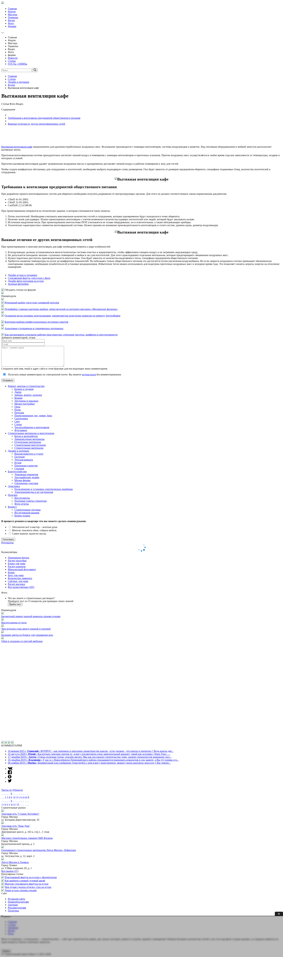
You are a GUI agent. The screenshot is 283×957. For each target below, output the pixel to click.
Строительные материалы (28, 448)
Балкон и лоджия (23, 389)
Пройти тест (15, 604)
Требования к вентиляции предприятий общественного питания (44, 118)
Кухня (17, 462)
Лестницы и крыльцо (26, 400)
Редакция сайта (16, 800)
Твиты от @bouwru (12, 691)
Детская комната (23, 459)
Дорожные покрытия (26, 474)
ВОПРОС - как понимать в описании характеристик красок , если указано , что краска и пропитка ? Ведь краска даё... (90, 653)
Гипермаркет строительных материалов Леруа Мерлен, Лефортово (38, 752)
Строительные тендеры (27, 509)
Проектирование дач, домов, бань (33, 415)
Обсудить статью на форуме (20, 289)
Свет (17, 421)
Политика (13, 812)
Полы (17, 409)
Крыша (18, 398)
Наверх (6, 853)
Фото (11, 23)
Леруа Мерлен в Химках (15, 764)
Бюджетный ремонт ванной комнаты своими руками (30, 616)
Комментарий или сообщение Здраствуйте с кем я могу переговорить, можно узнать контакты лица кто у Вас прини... (89, 664)
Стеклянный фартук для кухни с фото (29, 278)
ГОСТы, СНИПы (17, 63)
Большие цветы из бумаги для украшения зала (27, 635)
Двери (17, 392)
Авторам (13, 806)
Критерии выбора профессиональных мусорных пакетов (36, 321)
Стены (18, 424)
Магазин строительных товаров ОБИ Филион (27, 740)
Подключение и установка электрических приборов (43, 489)
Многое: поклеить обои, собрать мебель (34, 530)
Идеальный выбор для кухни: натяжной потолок (32, 302)
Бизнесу (12, 506)
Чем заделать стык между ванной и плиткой (26, 628)
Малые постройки (24, 403)
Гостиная (19, 456)
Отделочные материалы (27, 442)
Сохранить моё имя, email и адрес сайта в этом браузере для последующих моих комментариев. (54, 368)
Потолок (19, 412)
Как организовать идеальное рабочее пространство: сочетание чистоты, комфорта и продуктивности (61, 334)
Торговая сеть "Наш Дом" (15, 727)
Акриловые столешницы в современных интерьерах (34, 328)
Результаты (7, 542)
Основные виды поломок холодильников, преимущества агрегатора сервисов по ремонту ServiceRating (62, 315)
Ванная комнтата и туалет (28, 453)
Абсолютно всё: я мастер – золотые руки (34, 527)
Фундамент (20, 430)
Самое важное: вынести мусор (28, 533)
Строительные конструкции (30, 445)
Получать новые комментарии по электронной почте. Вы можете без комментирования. (64, 374)
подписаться (89, 374)
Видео (11, 20)
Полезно (12, 495)
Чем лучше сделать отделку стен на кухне (28, 789)
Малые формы (22, 480)
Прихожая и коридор (26, 465)
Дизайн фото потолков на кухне (26, 281)
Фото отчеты (21, 503)
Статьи (12, 61)
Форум (12, 11)
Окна (17, 406)
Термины (13, 17)
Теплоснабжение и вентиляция (31, 427)
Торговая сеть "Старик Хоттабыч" (20, 715)
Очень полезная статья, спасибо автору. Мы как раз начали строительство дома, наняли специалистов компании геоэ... (89, 658)
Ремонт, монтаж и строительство (26, 386)
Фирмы (12, 26)
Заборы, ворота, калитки (28, 395)
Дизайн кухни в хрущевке (22, 275)
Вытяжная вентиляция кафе (16, 146)
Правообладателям (18, 803)
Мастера (12, 14)
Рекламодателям (17, 809)
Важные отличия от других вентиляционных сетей (36, 123)
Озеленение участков (26, 483)
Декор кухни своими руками (21, 792)
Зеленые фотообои (18, 284)
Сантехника (21, 418)
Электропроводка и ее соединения (33, 492)
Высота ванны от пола (14, 622)
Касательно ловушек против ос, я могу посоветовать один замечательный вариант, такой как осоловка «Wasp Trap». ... (89, 656)
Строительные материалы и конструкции (31, 433)
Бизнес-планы (22, 515)
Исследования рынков (26, 512)
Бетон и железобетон (26, 436)
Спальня (19, 468)
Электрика (14, 486)
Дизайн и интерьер (18, 450)
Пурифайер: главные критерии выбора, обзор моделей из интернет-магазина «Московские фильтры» (61, 309)
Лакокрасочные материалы (29, 439)
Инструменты (22, 498)
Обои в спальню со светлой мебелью (22, 641)
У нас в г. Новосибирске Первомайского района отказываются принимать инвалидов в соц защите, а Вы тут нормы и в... (93, 661)
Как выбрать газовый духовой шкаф (25, 782)
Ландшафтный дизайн (26, 477)
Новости (13, 58)
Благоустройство (17, 471)
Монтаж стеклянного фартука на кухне (26, 785)
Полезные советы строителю (30, 501)
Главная (12, 8)
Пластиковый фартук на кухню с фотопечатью (31, 779)
